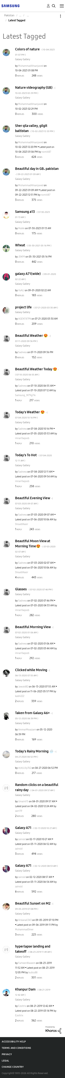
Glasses (34, 589)
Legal (5, 1060)
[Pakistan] (10, 5)
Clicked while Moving (32, 672)
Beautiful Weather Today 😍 (37, 371)
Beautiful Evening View (34, 500)
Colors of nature (35, 51)
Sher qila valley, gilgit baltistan (34, 128)
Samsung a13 (32, 214)
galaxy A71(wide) (35, 276)
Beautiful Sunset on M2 (34, 905)
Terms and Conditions (16, 1048)
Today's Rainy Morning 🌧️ (35, 753)
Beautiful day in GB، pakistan (37, 171)
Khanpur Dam (32, 991)
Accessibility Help (14, 1041)
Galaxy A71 (36, 828)
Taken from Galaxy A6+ (34, 715)
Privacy (7, 1054)
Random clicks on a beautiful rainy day (36, 787)
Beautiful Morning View (34, 629)
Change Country (13, 1066)
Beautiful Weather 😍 (33, 338)
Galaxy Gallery (22, 59)
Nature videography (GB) (35, 90)
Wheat (33, 245)
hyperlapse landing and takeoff (33, 949)
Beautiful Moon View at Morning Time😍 (35, 546)
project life (36, 307)
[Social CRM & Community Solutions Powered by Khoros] (53, 1029)
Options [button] (54, 16)
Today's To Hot (33, 457)
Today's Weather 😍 (31, 414)
